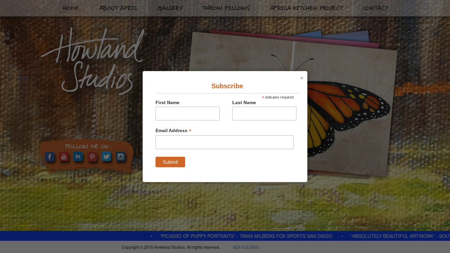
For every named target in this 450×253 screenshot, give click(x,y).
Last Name (244, 102)
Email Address (173, 130)
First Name (167, 102)
